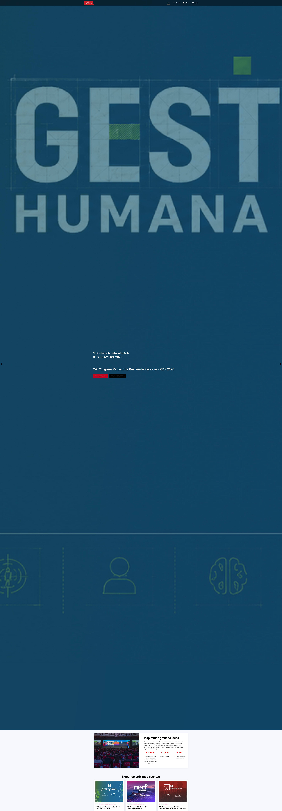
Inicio (168, 3)
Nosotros (186, 3)
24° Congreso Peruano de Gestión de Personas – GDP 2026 (107, 808)
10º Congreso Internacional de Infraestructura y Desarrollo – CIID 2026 (172, 808)
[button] (1, 363)
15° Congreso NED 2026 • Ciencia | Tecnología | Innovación (138, 808)
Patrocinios (195, 3)
